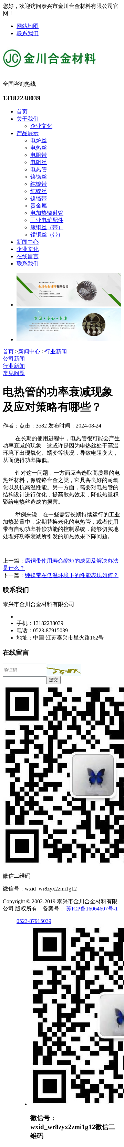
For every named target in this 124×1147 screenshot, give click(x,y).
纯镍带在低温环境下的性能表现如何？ (71, 575)
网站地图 (28, 26)
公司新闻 (14, 359)
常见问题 (14, 373)
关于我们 (28, 119)
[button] (63, 670)
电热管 (38, 169)
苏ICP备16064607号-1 (92, 909)
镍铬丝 (38, 177)
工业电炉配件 (46, 220)
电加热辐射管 (46, 213)
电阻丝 (38, 162)
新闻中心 (28, 242)
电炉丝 (38, 140)
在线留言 (28, 256)
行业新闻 (56, 351)
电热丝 (38, 148)
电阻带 (38, 155)
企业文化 (41, 126)
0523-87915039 (34, 921)
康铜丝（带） (46, 227)
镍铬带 (38, 198)
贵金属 (38, 206)
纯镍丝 (38, 191)
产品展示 (28, 133)
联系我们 (28, 33)
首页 (22, 111)
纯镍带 (38, 184)
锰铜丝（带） (46, 235)
